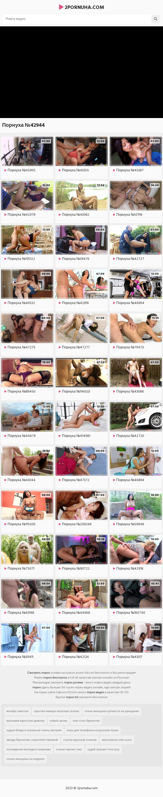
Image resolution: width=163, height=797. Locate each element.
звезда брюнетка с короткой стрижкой (32, 739)
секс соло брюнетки (86, 720)
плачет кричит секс (69, 749)
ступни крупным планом (80, 739)
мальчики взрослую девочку (25, 720)
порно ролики (73, 682)
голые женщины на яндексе (25, 758)
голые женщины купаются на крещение (111, 711)
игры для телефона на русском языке (92, 730)
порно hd (72, 697)
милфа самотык (17, 711)
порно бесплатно (55, 677)
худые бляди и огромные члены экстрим (34, 730)
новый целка (58, 720)
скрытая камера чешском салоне (56, 711)
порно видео (95, 692)
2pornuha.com (83, 7)
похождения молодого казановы (28, 749)
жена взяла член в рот (117, 739)
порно (36, 687)
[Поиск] (155, 19)
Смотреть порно (38, 672)
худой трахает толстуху (103, 749)
